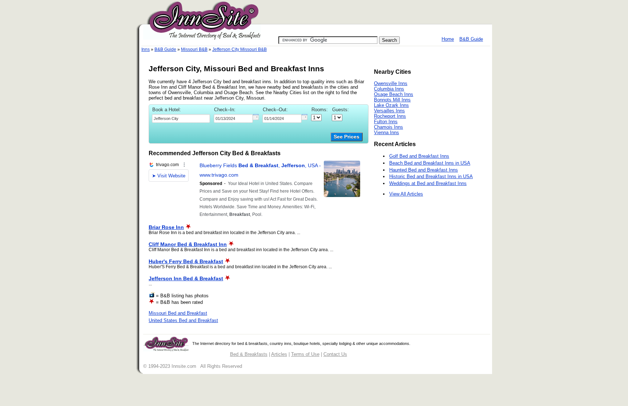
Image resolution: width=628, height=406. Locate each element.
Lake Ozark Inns (391, 105)
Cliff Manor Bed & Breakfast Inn (188, 244)
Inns (145, 49)
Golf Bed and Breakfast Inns (419, 156)
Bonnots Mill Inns (392, 99)
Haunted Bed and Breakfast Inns (423, 170)
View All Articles (406, 194)
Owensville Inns (390, 83)
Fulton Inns (386, 121)
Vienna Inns (386, 132)
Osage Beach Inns (393, 94)
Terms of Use (305, 354)
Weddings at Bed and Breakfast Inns (428, 183)
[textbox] (181, 118)
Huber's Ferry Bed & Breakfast (186, 261)
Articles (279, 354)
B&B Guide (471, 39)
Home (448, 39)
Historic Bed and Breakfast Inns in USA (431, 176)
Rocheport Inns (390, 116)
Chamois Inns (388, 127)
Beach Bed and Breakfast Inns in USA (429, 163)
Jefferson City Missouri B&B (239, 49)
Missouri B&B (194, 49)
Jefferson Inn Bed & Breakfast (186, 278)
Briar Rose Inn (166, 227)
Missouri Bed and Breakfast (178, 313)
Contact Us (335, 354)
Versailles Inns (389, 110)
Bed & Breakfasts (248, 354)
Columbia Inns (389, 89)
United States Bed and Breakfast (183, 320)
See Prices (346, 137)
